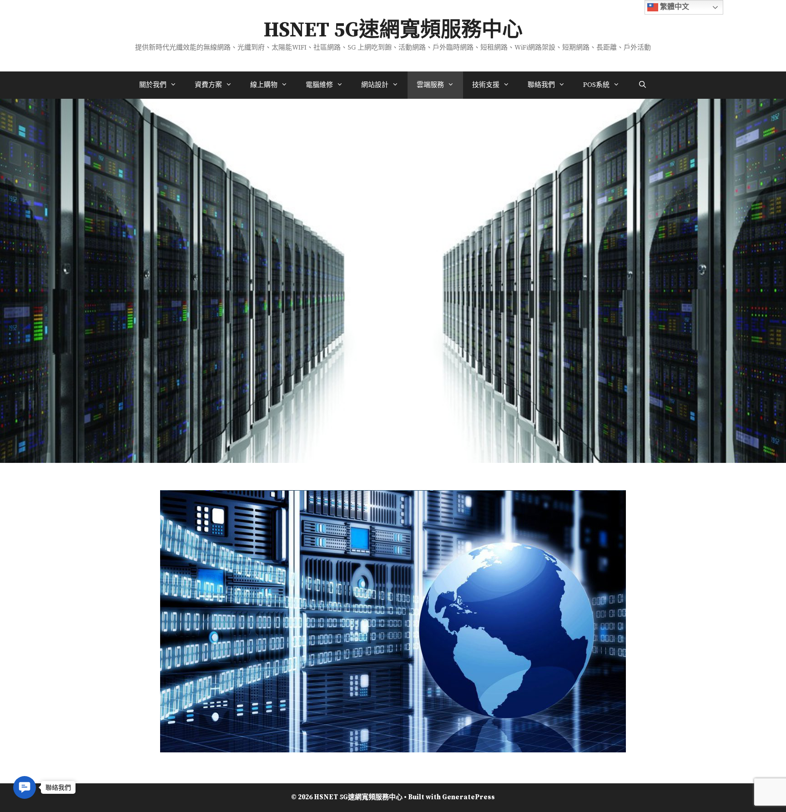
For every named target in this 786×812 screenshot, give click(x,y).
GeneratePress (468, 797)
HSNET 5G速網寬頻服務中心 (393, 30)
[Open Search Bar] (642, 85)
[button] (24, 787)
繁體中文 (673, 6)
